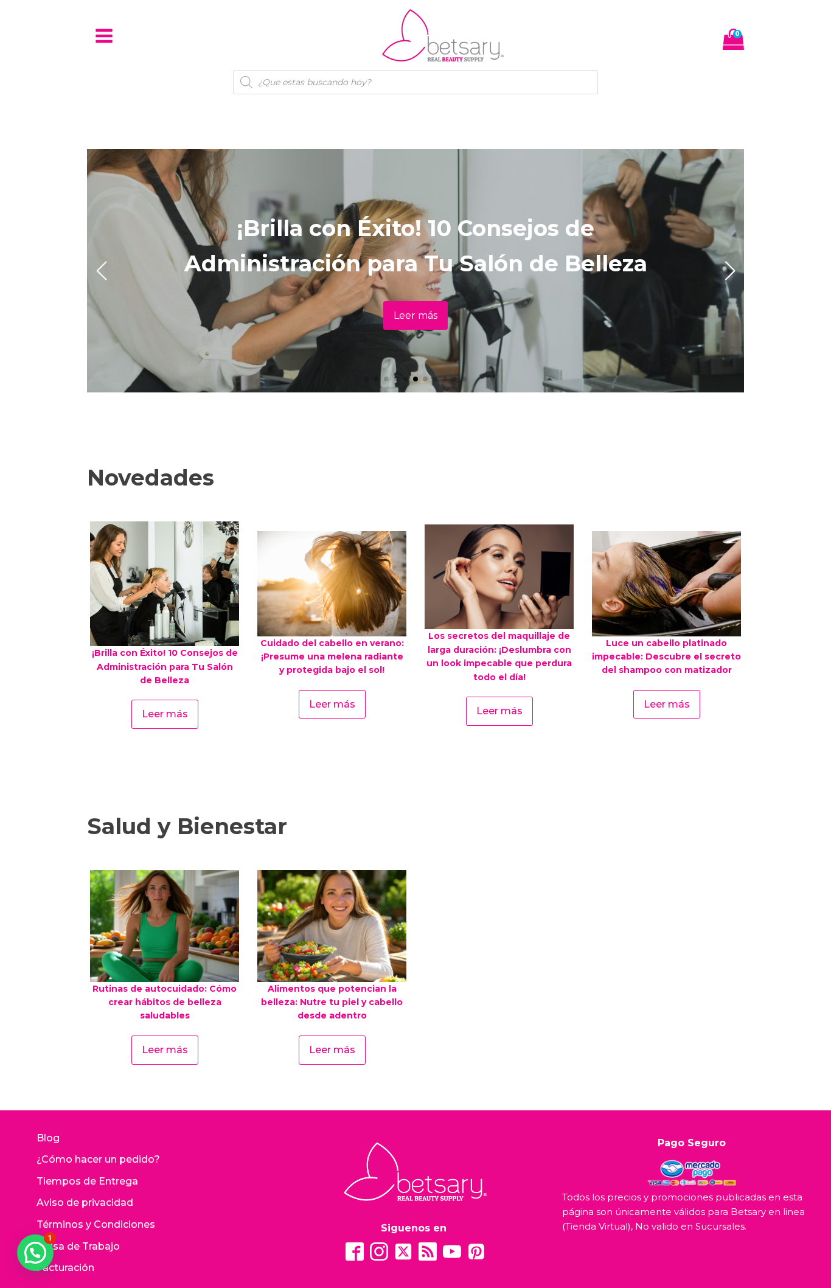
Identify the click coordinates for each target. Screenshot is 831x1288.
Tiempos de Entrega (87, 1181)
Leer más (415, 315)
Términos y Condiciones (96, 1224)
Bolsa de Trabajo (78, 1246)
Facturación (65, 1267)
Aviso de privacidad (85, 1202)
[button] (366, 379)
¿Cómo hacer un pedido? (98, 1159)
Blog (48, 1138)
